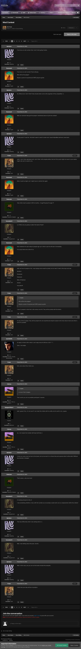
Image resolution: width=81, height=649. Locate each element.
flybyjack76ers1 (9, 407)
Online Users (33, 12)
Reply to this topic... (16, 623)
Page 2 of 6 (34, 41)
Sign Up (74, 12)
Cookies (11, 640)
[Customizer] (78, 12)
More (51, 12)
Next (25, 41)
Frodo (10, 27)
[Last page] (28, 41)
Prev (6, 41)
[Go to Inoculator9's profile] (9, 228)
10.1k (9, 84)
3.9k (9, 400)
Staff (23, 12)
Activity (42, 12)
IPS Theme (3, 638)
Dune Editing (19, 28)
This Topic (72, 5)
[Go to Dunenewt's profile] (9, 75)
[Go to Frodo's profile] (4, 27)
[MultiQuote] (18, 65)
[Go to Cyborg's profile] (9, 391)
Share (63, 27)
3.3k (9, 215)
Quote (22, 64)
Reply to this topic (72, 34)
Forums (6, 12)
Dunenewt (9, 68)
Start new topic (57, 34)
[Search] (78, 5)
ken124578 (9, 338)
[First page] (3, 41)
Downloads (15, 12)
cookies (11, 645)
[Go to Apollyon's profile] (9, 53)
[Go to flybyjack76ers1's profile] (9, 414)
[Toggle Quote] (19, 297)
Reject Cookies (74, 645)
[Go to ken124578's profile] (9, 346)
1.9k (10, 171)
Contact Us (5, 640)
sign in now (37, 615)
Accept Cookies (62, 645)
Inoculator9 (9, 221)
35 (9, 423)
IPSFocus (10, 638)
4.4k (9, 62)
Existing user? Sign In (63, 12)
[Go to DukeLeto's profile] (9, 206)
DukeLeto (9, 199)
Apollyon (9, 46)
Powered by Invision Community (73, 639)
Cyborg (9, 384)
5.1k (10, 237)
